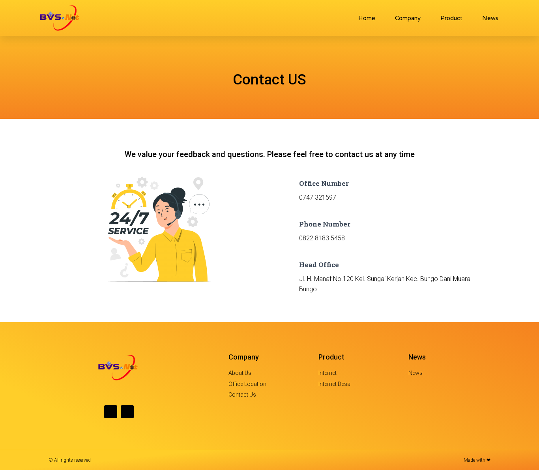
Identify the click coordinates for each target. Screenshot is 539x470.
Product (451, 18)
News (490, 18)
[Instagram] (127, 411)
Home (366, 18)
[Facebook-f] (110, 411)
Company (408, 18)
